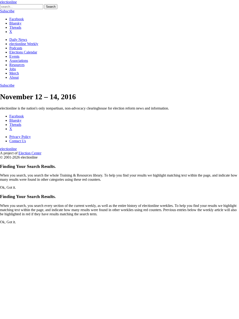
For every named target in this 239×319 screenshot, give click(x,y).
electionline (8, 2)
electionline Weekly (23, 44)
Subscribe (7, 11)
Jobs (12, 69)
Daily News (18, 40)
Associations (18, 61)
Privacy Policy (20, 137)
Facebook (16, 19)
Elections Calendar (23, 52)
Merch (14, 73)
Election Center (29, 153)
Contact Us (17, 141)
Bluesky (15, 23)
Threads (15, 27)
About (14, 77)
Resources (17, 65)
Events (14, 56)
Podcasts (15, 48)
